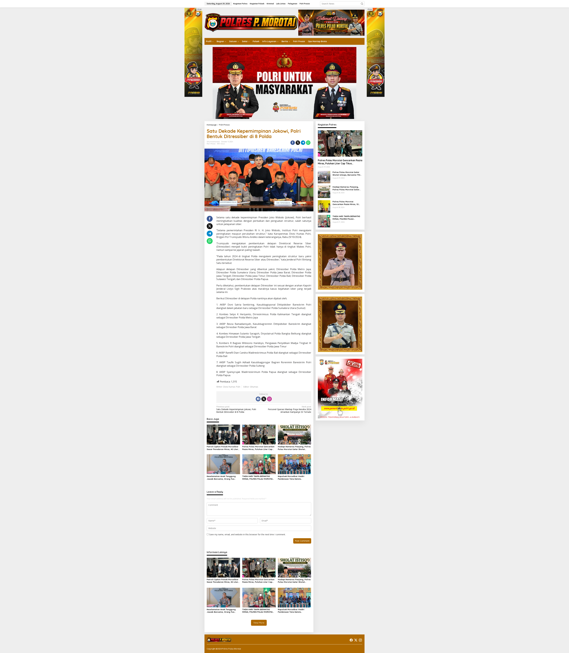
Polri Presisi (211, 144)
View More (258, 622)
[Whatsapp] (308, 142)
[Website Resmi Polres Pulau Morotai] (251, 22)
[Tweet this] (298, 142)
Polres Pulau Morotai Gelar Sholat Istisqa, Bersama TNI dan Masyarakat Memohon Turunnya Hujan (346, 173)
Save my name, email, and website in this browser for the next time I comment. (247, 534)
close (199, 9)
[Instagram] (269, 399)
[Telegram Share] (303, 142)
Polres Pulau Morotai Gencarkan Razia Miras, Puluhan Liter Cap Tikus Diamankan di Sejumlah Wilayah (258, 448)
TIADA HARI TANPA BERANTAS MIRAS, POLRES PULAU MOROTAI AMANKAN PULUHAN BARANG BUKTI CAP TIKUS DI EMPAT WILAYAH (257, 477)
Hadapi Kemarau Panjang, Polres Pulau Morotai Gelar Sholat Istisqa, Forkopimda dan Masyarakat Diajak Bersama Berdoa (294, 448)
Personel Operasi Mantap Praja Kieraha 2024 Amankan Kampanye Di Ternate (289, 409)
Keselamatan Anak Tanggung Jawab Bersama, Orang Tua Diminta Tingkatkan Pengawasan (223, 477)
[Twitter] (263, 399)
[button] (362, 3)
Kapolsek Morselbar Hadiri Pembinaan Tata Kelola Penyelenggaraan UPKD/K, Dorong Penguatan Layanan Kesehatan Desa (292, 477)
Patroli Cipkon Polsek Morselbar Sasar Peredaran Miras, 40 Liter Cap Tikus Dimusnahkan (222, 448)
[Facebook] (258, 399)
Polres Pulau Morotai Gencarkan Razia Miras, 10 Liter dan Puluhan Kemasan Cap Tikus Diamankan (346, 203)
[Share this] (292, 142)
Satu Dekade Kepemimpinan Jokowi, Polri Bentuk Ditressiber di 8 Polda (236, 409)
